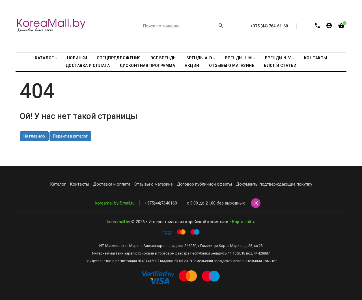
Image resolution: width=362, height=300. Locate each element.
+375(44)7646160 (161, 203)
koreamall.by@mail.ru (115, 203)
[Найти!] (221, 26)
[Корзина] (341, 27)
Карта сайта (243, 221)
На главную (34, 136)
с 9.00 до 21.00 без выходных (216, 203)
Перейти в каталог (70, 136)
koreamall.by (118, 221)
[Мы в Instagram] (255, 203)
